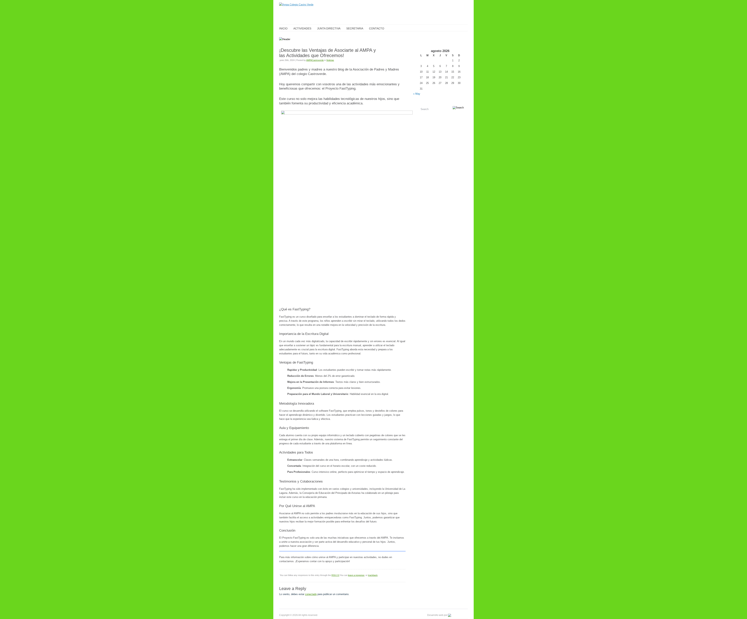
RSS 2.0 (335, 575)
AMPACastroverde (315, 60)
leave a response (356, 575)
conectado (311, 594)
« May (416, 93)
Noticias (330, 60)
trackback (373, 575)
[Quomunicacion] (458, 615)
